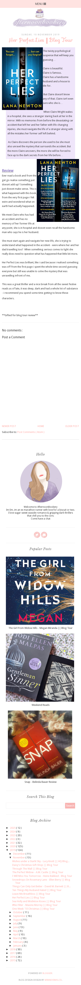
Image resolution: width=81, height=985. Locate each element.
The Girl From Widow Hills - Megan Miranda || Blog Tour (40, 627)
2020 (13, 846)
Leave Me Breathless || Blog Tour (31, 893)
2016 (13, 956)
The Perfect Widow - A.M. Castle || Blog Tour (37, 872)
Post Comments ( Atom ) (30, 432)
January (17, 945)
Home (41, 426)
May (15, 930)
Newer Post (9, 426)
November (19, 857)
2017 (13, 953)
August (17, 919)
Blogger (47, 973)
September (19, 916)
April (16, 934)
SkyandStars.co (53, 980)
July (15, 923)
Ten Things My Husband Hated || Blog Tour (37, 890)
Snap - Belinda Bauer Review (41, 781)
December (19, 853)
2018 (13, 949)
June (16, 927)
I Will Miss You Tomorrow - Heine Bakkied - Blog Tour (42, 875)
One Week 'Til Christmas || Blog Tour (33, 908)
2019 (13, 850)
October (18, 912)
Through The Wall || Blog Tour (29, 868)
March (17, 938)
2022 (13, 839)
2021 (13, 842)
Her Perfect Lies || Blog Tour (28, 897)
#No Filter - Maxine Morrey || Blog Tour (35, 905)
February (18, 941)
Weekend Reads (41, 704)
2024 (13, 831)
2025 (13, 827)
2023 (13, 835)
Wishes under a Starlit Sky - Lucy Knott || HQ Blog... (40, 861)
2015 (13, 960)
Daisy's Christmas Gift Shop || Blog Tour (35, 864)
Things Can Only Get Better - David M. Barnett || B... (41, 886)
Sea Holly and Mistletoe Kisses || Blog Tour (36, 901)
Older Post (72, 426)
